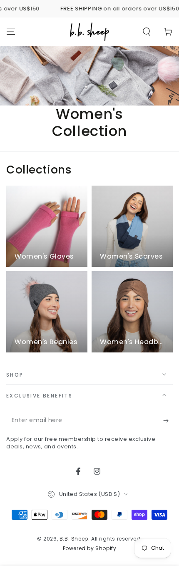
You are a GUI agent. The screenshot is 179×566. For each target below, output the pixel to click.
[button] (146, 32)
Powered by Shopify (90, 548)
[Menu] (11, 32)
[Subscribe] (168, 421)
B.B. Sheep (74, 538)
